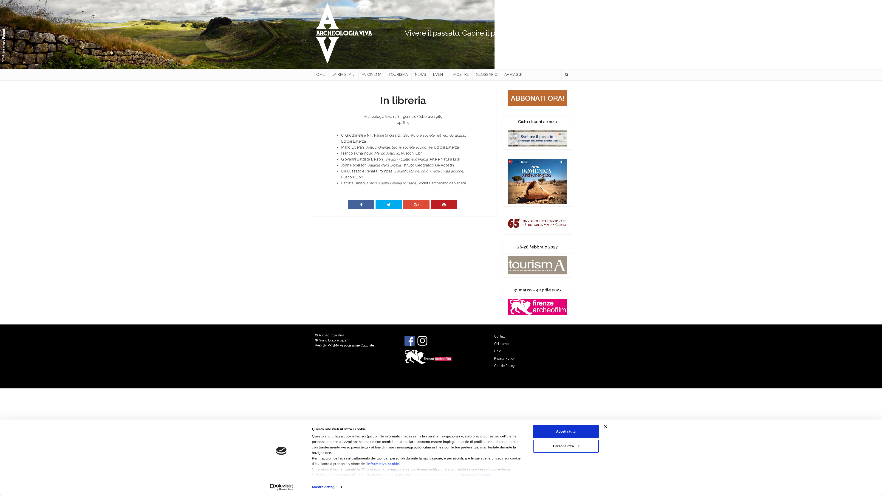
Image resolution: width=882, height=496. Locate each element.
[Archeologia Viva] (342, 33)
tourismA (398, 74)
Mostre (461, 74)
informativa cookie (383, 464)
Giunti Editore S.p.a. (333, 340)
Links (498, 351)
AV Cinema (372, 74)
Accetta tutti (566, 431)
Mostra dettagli (324, 487)
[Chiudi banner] (614, 426)
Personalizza (563, 446)
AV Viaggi (513, 74)
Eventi (439, 74)
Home (319, 74)
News (420, 74)
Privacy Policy (504, 358)
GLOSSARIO (487, 74)
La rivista (341, 74)
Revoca (484, 475)
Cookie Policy (504, 366)
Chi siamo (501, 344)
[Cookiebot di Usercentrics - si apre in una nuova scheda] (281, 487)
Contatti (499, 336)
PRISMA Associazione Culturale (351, 345)
